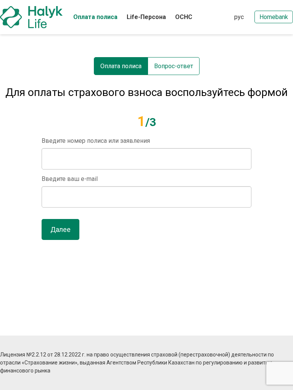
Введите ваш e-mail (70, 178)
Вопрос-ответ (173, 66)
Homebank (273, 17)
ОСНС (183, 17)
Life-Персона (146, 17)
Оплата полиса (95, 17)
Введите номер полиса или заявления (96, 140)
